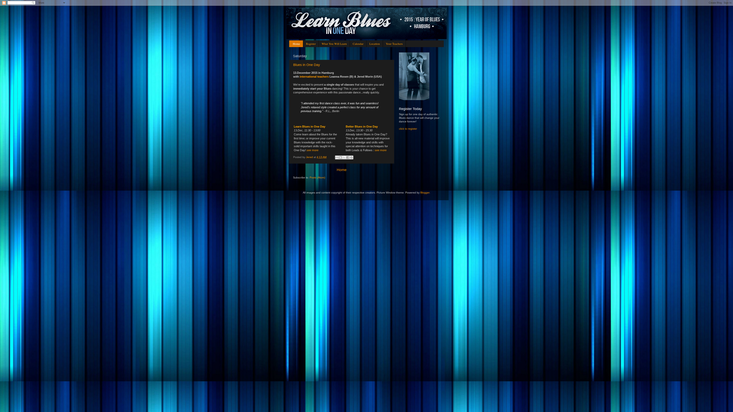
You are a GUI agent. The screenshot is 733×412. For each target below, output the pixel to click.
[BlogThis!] (340, 157)
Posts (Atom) (317, 177)
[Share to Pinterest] (351, 157)
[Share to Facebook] (348, 157)
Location (374, 44)
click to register (408, 128)
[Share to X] (344, 157)
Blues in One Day (306, 65)
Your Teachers (394, 44)
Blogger (424, 192)
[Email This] (337, 157)
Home (296, 44)
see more (312, 150)
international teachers (314, 76)
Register (311, 44)
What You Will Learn (334, 44)
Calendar (358, 44)
